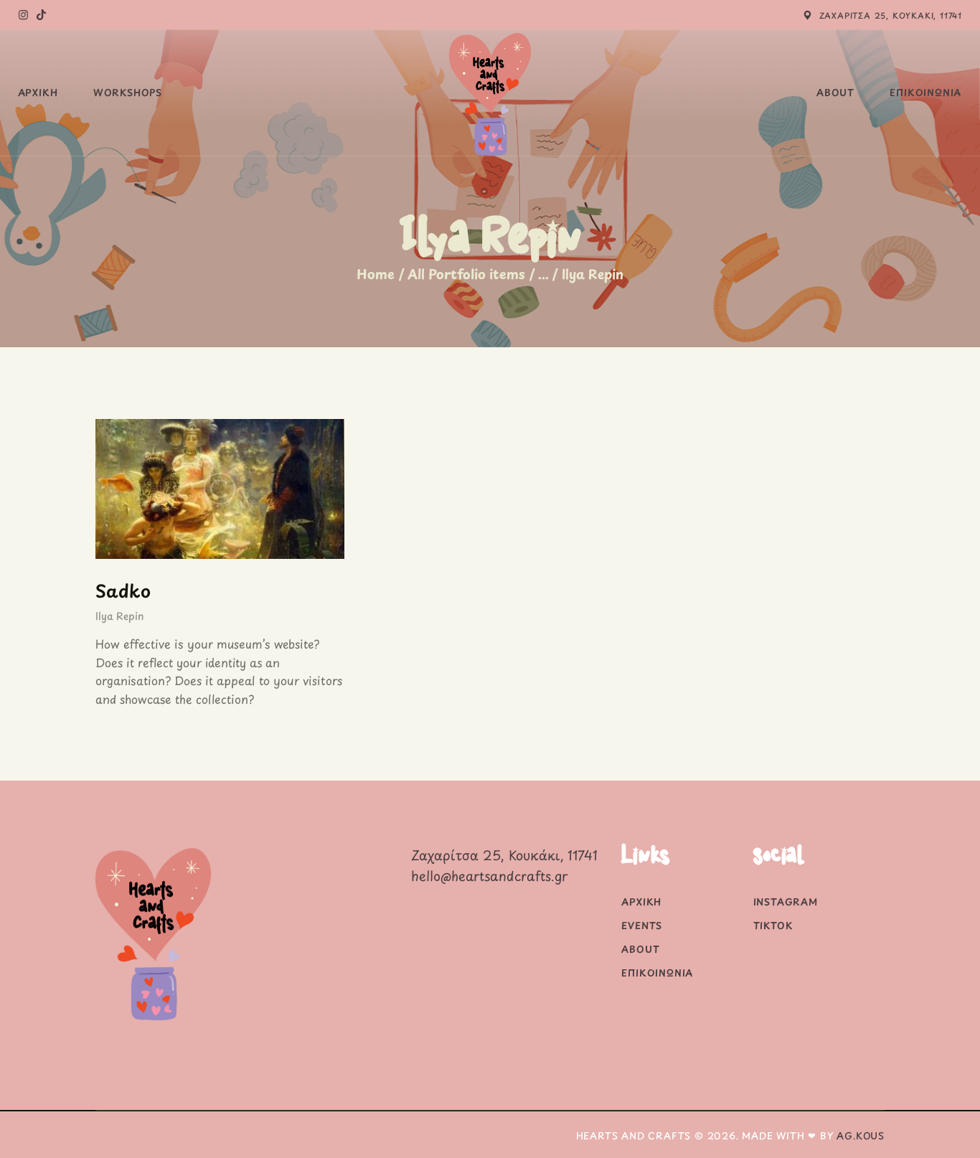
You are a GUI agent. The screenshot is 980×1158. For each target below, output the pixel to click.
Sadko (123, 591)
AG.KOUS (861, 1135)
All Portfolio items (466, 273)
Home (376, 274)
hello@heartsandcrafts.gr (489, 875)
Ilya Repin (119, 615)
